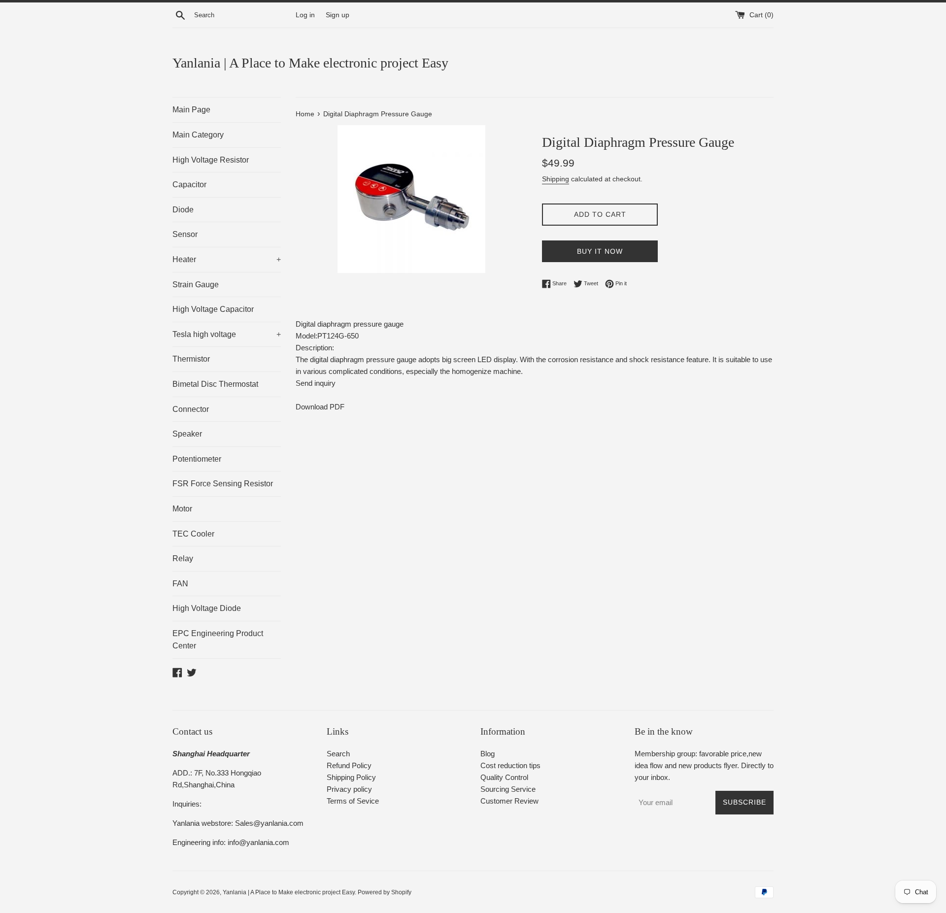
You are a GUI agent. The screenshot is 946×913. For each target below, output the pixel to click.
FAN (180, 583)
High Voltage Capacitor (213, 309)
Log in (305, 15)
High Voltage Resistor (210, 160)
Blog (487, 753)
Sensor (185, 234)
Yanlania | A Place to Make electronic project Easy (310, 62)
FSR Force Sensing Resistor (222, 483)
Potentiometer (196, 459)
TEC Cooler (193, 534)
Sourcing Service (508, 789)
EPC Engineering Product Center (217, 639)
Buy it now (600, 251)
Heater (226, 259)
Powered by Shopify (384, 892)
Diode (183, 209)
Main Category (198, 135)
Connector (190, 409)
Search (338, 753)
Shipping (555, 179)
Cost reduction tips (510, 765)
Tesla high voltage (226, 334)
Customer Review (509, 801)
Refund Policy (349, 765)
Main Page (191, 109)
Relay (182, 558)
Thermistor (191, 359)
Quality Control (504, 777)
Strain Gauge (195, 284)
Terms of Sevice (353, 801)
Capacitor (189, 184)
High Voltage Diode (206, 608)
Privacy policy (349, 789)
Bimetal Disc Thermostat (215, 384)
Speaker (187, 434)
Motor (182, 509)
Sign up (337, 15)
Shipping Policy (351, 777)
